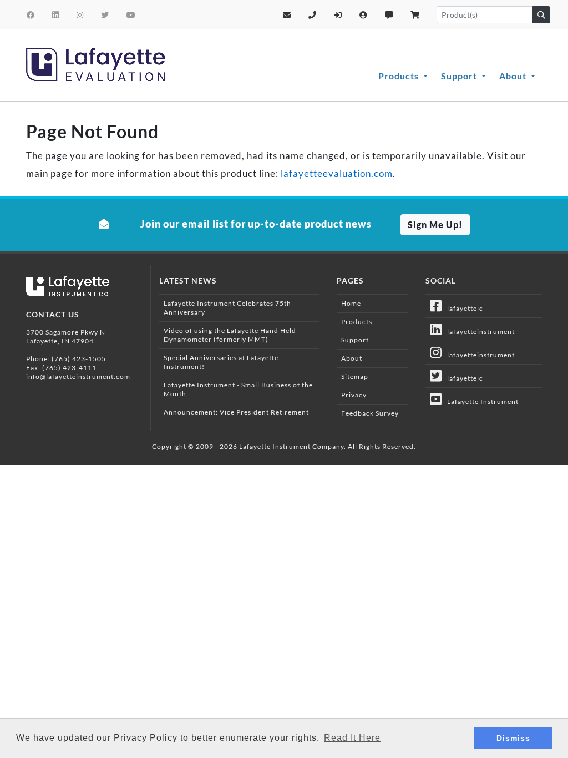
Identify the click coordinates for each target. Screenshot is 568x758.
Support (460, 75)
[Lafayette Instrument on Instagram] (80, 14)
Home (351, 303)
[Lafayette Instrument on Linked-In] (55, 14)
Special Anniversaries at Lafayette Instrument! (221, 362)
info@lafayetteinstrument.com (78, 376)
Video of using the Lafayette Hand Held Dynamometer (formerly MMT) (230, 334)
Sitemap (354, 376)
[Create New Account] (364, 14)
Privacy (354, 395)
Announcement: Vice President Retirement (236, 412)
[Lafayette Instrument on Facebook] (31, 14)
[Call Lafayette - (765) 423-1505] (313, 14)
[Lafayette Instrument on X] (105, 14)
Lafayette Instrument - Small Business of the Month (238, 389)
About (514, 75)
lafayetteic (462, 308)
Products (399, 75)
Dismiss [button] (513, 738)
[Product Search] (541, 14)
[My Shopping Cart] (415, 14)
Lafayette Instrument (480, 401)
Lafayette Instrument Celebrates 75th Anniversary (227, 307)
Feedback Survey (370, 413)
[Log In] (338, 14)
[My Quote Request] (389, 14)
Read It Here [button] (352, 737)
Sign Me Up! (435, 224)
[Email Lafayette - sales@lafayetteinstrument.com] (287, 14)
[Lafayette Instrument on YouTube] (131, 14)
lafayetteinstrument (478, 331)
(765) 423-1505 (79, 359)
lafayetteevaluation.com (337, 173)
